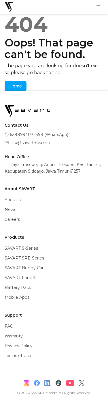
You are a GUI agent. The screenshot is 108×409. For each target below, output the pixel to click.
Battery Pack (18, 287)
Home (15, 86)
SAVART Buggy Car (24, 267)
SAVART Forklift (20, 277)
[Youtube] (70, 383)
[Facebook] (37, 383)
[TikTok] (58, 383)
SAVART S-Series (21, 248)
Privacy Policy (19, 345)
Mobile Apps (17, 297)
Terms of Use (18, 355)
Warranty (14, 336)
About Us (14, 199)
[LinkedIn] (47, 383)
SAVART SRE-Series (24, 258)
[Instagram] (26, 383)
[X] (82, 383)
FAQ (9, 326)
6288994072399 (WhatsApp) (39, 134)
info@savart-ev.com (30, 142)
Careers (12, 219)
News (10, 209)
